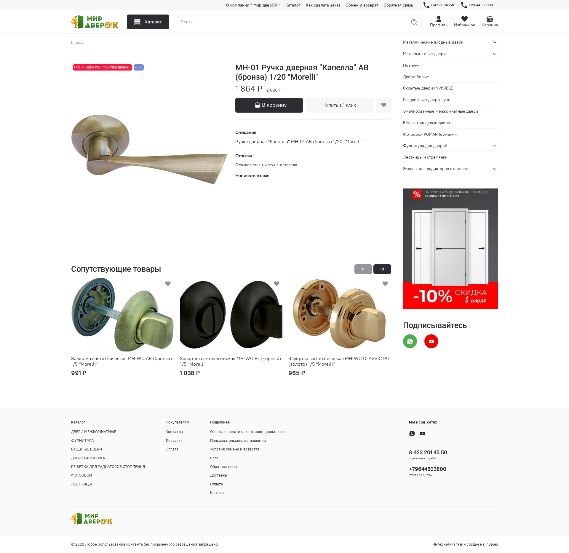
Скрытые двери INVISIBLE (428, 88)
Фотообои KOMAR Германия (430, 134)
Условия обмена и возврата (234, 449)
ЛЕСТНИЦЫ (81, 484)
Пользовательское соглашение (238, 440)
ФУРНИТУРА (82, 440)
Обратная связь (398, 5)
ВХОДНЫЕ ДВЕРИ (86, 449)
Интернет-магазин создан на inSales (465, 544)
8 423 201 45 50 (428, 452)
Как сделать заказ (323, 5)
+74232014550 (442, 5)
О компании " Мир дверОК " (253, 5)
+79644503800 (480, 5)
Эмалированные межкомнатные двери (440, 111)
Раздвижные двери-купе (426, 99)
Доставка (174, 440)
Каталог (293, 5)
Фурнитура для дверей (425, 145)
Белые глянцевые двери (426, 122)
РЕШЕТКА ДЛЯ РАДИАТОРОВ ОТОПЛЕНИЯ (108, 466)
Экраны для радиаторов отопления (437, 168)
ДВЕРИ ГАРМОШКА (88, 458)
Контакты (174, 431)
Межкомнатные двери (424, 53)
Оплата (172, 449)
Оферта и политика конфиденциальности (247, 431)
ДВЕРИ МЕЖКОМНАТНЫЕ (93, 431)
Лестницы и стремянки (425, 157)
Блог (214, 458)
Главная (78, 42)
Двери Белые (416, 76)
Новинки (411, 65)
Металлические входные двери (433, 42)
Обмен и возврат (362, 5)
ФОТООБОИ (81, 475)
